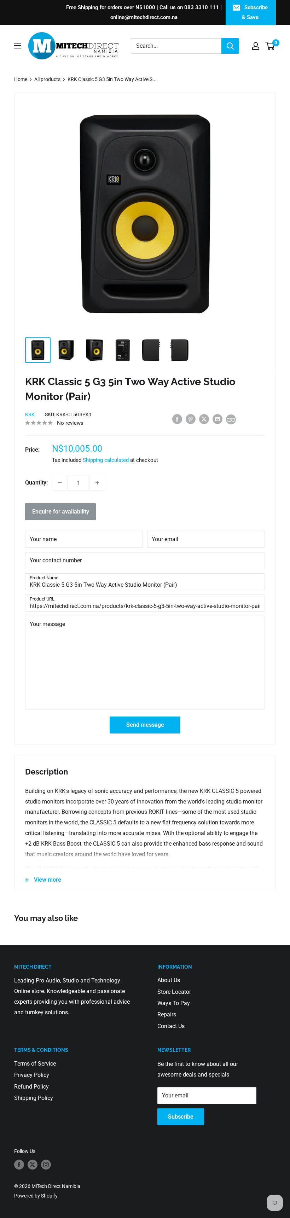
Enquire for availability (60, 511)
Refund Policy (31, 1086)
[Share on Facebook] (177, 419)
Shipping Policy (33, 1098)
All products (47, 79)
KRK (30, 414)
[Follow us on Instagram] (46, 1165)
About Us (168, 980)
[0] (270, 46)
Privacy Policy (31, 1075)
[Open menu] (17, 45)
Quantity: (36, 482)
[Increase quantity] (97, 482)
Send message (145, 724)
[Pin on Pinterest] (191, 419)
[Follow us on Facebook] (19, 1165)
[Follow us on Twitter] (32, 1165)
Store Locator (174, 991)
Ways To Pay (173, 1003)
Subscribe (180, 1116)
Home (20, 79)
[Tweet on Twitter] (204, 419)
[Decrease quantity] (59, 482)
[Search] (230, 46)
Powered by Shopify (36, 1196)
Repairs (166, 1014)
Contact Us (171, 1026)
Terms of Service (35, 1063)
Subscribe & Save (255, 12)
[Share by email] (217, 419)
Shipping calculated (106, 460)
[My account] (255, 46)
